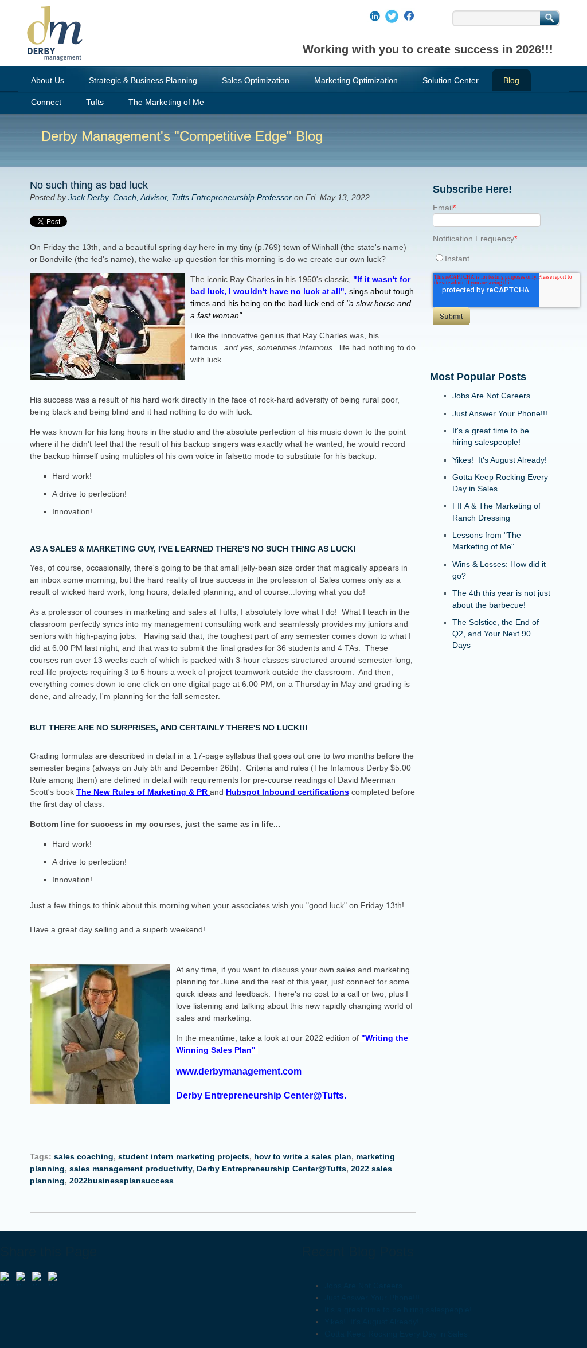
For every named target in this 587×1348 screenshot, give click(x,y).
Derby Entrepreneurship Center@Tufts (271, 1168)
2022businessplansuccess (121, 1180)
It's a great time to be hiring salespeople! (398, 1309)
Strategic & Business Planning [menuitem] (143, 80)
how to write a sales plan (302, 1156)
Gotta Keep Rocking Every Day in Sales (396, 1333)
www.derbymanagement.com (241, 1071)
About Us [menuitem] (47, 80)
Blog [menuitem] (511, 80)
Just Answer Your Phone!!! (499, 413)
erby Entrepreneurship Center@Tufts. (264, 1095)
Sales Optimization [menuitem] (255, 80)
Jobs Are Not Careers (491, 395)
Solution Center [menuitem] (450, 80)
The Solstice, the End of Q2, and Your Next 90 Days (495, 634)
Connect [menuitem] (46, 102)
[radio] (490, 258)
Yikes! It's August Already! (499, 459)
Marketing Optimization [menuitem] (356, 80)
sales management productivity (130, 1168)
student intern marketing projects (183, 1156)
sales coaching (84, 1156)
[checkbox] (490, 258)
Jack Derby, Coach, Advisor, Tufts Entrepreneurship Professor (180, 197)
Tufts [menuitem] (95, 102)
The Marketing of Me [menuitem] (166, 102)
